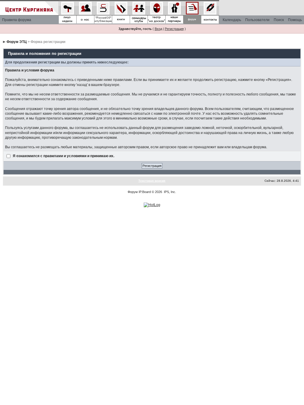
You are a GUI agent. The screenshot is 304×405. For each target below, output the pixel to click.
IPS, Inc (169, 192)
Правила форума (16, 20)
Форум (133, 192)
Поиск (279, 20)
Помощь (295, 20)
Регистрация (174, 29)
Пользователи (257, 20)
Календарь (232, 20)
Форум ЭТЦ (17, 42)
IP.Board (145, 192)
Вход (158, 29)
